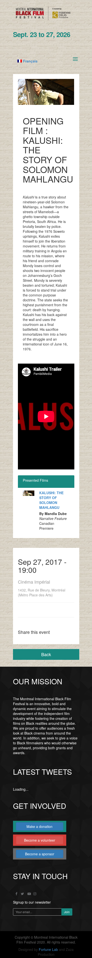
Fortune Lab (48, 949)
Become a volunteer (39, 840)
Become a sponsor (39, 853)
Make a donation (39, 826)
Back (46, 654)
